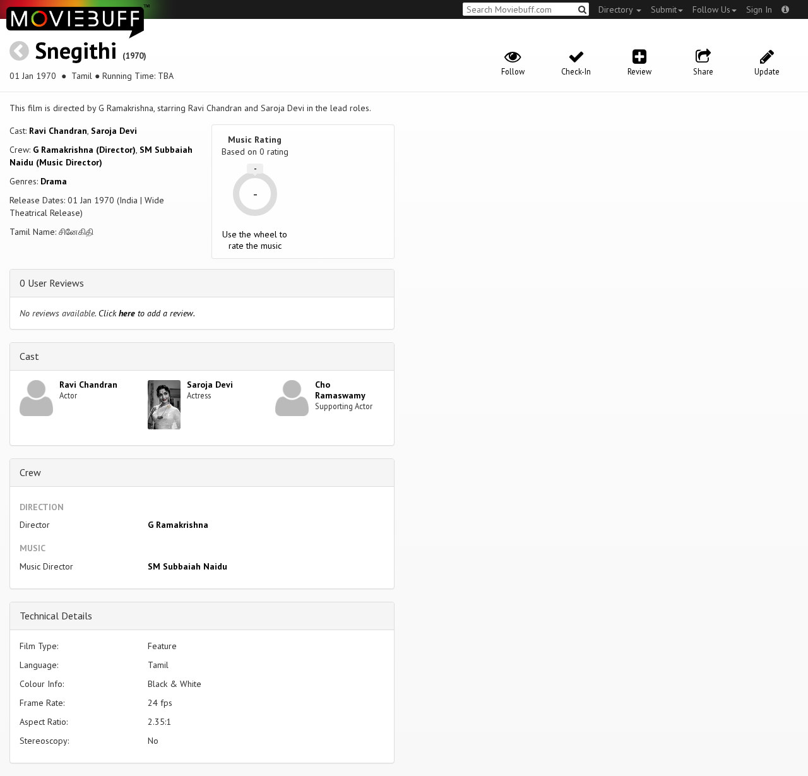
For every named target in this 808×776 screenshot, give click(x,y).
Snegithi (76, 50)
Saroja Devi (114, 130)
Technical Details (56, 615)
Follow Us (711, 9)
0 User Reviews (52, 283)
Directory (616, 9)
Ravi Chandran (58, 130)
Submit (664, 9)
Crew (30, 472)
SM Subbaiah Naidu (187, 566)
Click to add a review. (146, 313)
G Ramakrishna (178, 524)
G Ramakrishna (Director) (84, 149)
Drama (53, 181)
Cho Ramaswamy (340, 390)
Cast (29, 356)
